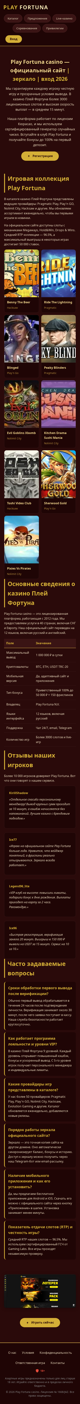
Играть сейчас (42, 1322)
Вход (13, 39)
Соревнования (26, 28)
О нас (12, 1353)
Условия (28, 1353)
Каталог (13, 18)
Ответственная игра (30, 1363)
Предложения (37, 18)
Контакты (58, 1363)
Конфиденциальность (56, 1353)
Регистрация (43, 156)
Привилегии (55, 28)
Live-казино (64, 18)
